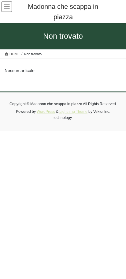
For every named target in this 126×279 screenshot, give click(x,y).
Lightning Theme (73, 111)
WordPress (46, 111)
